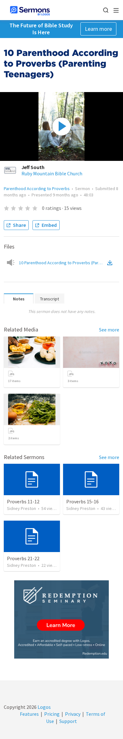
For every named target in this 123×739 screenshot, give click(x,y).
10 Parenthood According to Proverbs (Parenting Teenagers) (62, 262)
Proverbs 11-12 (23, 501)
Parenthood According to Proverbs (37, 188)
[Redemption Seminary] (61, 619)
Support (68, 721)
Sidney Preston (21, 508)
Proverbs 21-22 (23, 558)
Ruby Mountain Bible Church (51, 173)
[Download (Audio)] (111, 262)
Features (29, 714)
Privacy (72, 714)
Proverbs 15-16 (82, 501)
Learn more (98, 28)
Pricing (52, 714)
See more (109, 329)
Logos (44, 707)
